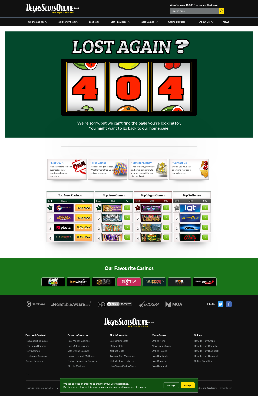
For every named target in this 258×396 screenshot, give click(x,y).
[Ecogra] (149, 304)
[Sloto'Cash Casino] (53, 282)
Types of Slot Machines (122, 355)
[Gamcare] (35, 304)
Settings (171, 385)
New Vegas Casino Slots (122, 366)
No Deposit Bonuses (36, 340)
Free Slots (93, 21)
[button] (221, 11)
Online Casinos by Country (82, 360)
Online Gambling (203, 360)
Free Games (99, 162)
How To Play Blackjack (206, 350)
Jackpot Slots (117, 350)
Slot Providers (118, 21)
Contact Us (180, 162)
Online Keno (159, 340)
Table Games (147, 21)
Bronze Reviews (34, 360)
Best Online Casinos (78, 345)
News (226, 21)
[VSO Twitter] (220, 304)
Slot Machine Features (122, 360)
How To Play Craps (204, 340)
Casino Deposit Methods (81, 355)
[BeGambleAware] (71, 304)
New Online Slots (161, 345)
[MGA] (174, 304)
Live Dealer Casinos (36, 355)
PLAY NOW (84, 207)
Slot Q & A (57, 162)
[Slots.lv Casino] (129, 282)
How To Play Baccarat (206, 355)
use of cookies (138, 386)
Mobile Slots (116, 345)
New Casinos (32, 350)
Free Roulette (159, 360)
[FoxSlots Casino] (179, 282)
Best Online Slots (119, 340)
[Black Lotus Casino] (103, 282)
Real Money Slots (66, 21)
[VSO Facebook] (229, 304)
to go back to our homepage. (143, 128)
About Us (204, 21)
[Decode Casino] (154, 282)
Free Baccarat (159, 366)
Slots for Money (142, 162)
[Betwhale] (78, 282)
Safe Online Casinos (78, 350)
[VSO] (129, 323)
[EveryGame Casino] (205, 282)
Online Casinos (36, 21)
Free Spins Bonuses (35, 345)
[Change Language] (52, 9)
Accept (187, 385)
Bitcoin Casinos (76, 366)
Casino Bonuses (176, 21)
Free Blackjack (160, 355)
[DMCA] (119, 304)
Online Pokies (159, 350)
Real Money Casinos (79, 340)
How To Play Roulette (205, 345)
